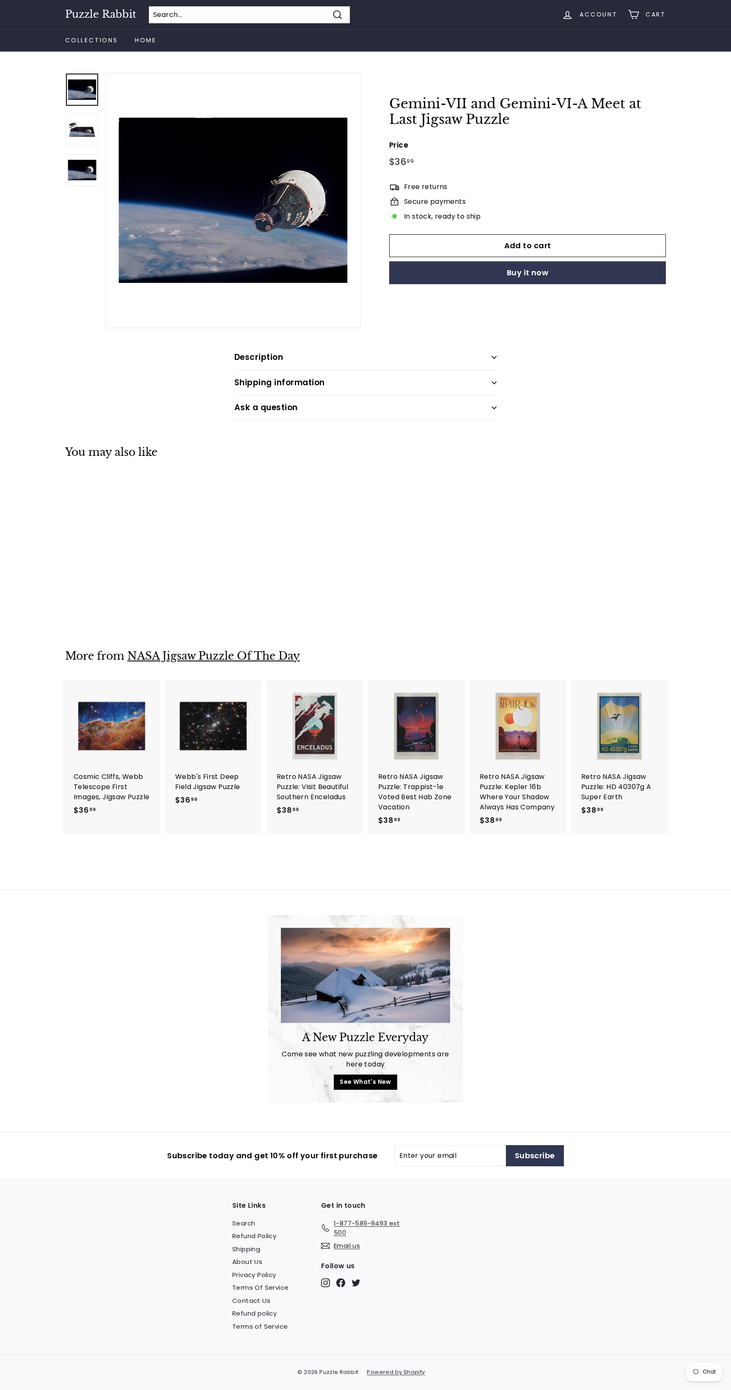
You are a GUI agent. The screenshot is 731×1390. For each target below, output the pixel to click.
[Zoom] (233, 200)
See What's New (365, 1081)
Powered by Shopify (396, 1372)
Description (258, 357)
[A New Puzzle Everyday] (365, 975)
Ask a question (266, 407)
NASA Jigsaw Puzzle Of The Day (213, 656)
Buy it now (528, 272)
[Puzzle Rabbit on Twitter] (356, 1282)
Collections (91, 40)
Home (146, 40)
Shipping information (279, 382)
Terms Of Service (260, 1287)
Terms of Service (260, 1326)
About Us (247, 1261)
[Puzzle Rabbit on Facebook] (340, 1282)
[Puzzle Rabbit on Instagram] (325, 1282)
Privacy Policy (254, 1274)
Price (398, 145)
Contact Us (251, 1300)
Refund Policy (254, 1235)
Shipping (246, 1249)
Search (243, 1223)
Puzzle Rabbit (100, 14)
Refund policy (254, 1313)
